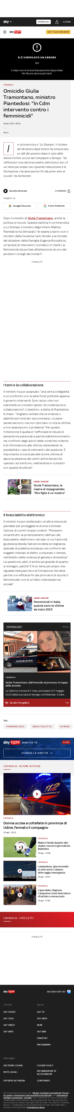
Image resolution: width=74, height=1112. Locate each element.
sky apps (42, 1018)
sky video (9, 1025)
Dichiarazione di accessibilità (46, 1072)
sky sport (9, 1012)
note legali (10, 1072)
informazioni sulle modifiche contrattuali (32, 1095)
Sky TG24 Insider (58, 32)
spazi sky (42, 1038)
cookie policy (45, 1065)
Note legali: (9, 1058)
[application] (15, 191)
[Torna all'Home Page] (15, 32)
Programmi (43, 1044)
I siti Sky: (7, 1004)
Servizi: (40, 1004)
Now (40, 1025)
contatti (28, 1098)
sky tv (40, 1012)
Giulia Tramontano (40, 218)
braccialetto (42, 726)
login (67, 21)
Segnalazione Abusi (36, 1107)
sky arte (8, 1031)
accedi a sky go (56, 991)
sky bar (41, 1031)
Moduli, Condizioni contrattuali (47, 1093)
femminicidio (15, 726)
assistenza (17, 1098)
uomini (65, 726)
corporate (43, 1080)
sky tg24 (8, 1018)
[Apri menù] (4, 32)
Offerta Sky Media (14, 1080)
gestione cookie (13, 1065)
